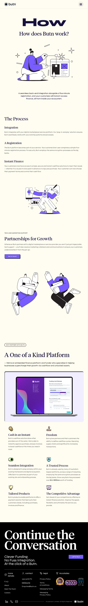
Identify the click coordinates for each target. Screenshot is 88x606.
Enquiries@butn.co (29, 586)
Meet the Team (10, 589)
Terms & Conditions (44, 584)
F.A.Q (6, 582)
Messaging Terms (46, 589)
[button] (81, 4)
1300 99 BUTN (27, 579)
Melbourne (26, 583)
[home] (10, 4)
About (6, 585)
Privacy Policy (45, 579)
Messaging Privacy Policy (45, 593)
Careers (7, 593)
